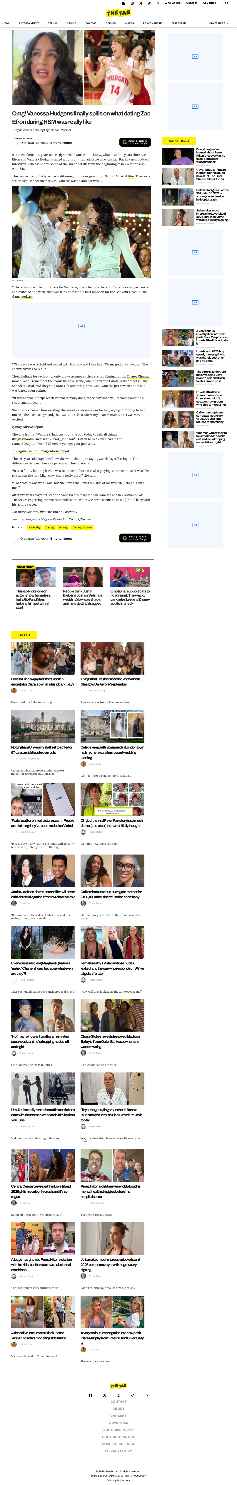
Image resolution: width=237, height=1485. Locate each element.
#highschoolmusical (27, 439)
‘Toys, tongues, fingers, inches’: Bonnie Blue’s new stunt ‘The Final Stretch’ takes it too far (111, 1115)
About (118, 1408)
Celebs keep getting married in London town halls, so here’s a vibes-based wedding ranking (112, 752)
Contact (191, 2)
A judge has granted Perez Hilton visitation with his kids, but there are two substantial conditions (41, 1264)
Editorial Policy (118, 1430)
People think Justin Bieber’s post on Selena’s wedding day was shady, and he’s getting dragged (82, 597)
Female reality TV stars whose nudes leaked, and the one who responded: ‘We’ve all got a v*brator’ (112, 968)
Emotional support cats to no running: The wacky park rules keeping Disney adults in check (130, 597)
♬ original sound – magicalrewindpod (40, 451)
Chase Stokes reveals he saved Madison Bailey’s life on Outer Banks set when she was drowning (110, 1041)
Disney (63, 527)
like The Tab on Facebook (58, 512)
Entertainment (29, 23)
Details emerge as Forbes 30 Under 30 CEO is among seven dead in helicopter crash (212, 194)
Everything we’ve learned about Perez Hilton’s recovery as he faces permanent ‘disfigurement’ (210, 155)
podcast (27, 296)
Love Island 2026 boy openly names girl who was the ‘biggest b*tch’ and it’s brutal (210, 356)
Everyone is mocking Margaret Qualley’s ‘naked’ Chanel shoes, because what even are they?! (42, 968)
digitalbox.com (121, 1480)
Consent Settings (118, 1444)
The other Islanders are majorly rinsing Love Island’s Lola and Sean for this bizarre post (211, 376)
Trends (53, 23)
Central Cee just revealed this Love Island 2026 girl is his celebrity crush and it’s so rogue (41, 1191)
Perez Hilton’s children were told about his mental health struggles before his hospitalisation (110, 1191)
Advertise (209, 2)
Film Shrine (179, 23)
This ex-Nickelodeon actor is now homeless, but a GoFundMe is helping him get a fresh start (33, 599)
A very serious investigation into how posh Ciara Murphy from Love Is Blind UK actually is (112, 1338)
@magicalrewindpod (27, 427)
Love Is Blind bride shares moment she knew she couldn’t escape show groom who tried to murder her (211, 398)
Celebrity (34, 527)
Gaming (71, 23)
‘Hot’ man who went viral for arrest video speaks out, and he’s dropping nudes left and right (40, 1041)
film (131, 176)
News (6, 23)
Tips (225, 2)
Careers (118, 1416)
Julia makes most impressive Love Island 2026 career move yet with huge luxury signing (110, 1264)
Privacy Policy (118, 1451)
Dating (50, 527)
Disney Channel (138, 376)
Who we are (173, 2)
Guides (129, 23)
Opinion (111, 23)
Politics (91, 23)
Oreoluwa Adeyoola (34, 143)
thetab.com (111, 1471)
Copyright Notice (118, 1437)
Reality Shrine (152, 23)
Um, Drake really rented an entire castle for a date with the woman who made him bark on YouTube (43, 1115)
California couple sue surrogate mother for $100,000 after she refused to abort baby (209, 417)
